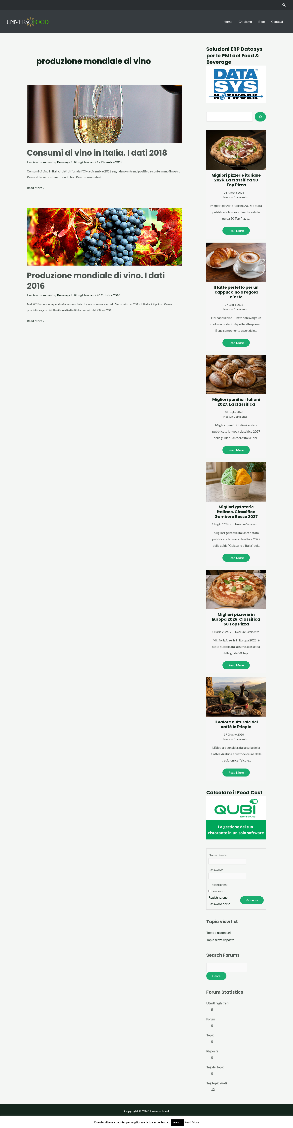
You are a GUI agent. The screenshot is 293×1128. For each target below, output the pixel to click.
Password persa (219, 904)
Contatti (277, 21)
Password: (215, 870)
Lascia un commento (41, 162)
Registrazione (217, 897)
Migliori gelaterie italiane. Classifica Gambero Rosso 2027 (236, 511)
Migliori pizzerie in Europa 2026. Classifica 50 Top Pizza (236, 619)
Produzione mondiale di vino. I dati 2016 (96, 281)
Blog (261, 21)
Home (228, 21)
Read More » (35, 188)
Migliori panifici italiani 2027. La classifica (236, 402)
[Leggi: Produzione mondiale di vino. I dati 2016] (104, 236)
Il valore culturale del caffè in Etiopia (236, 724)
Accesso (252, 900)
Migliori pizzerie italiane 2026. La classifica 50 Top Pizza (236, 180)
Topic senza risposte (220, 940)
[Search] (260, 116)
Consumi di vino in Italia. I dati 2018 (97, 152)
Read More (236, 230)
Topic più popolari (218, 932)
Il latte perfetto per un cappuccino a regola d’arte (236, 292)
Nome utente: (217, 855)
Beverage (63, 162)
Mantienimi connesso (219, 888)
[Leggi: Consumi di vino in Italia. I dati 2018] (104, 113)
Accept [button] (177, 1122)
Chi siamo (245, 21)
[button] (284, 5)
